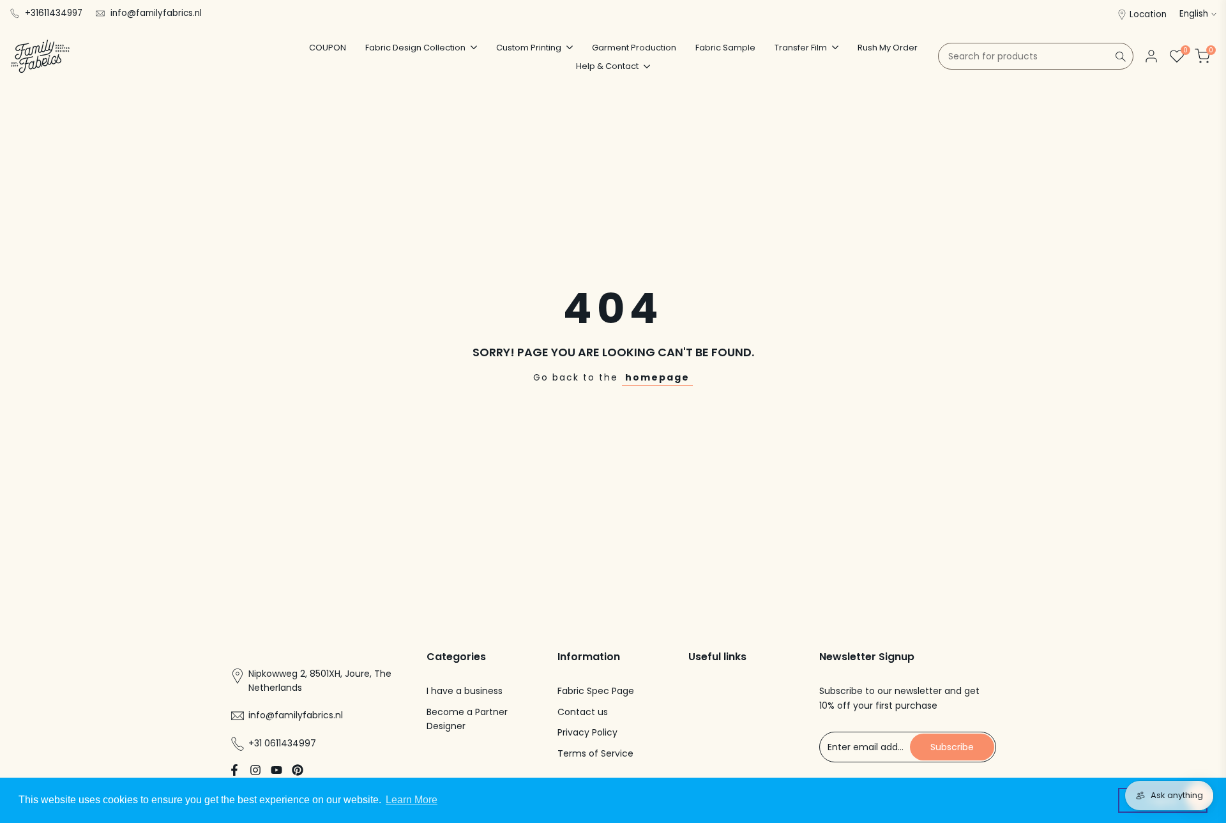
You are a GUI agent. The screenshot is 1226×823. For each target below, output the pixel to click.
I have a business (465, 690)
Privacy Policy (587, 732)
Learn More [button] (411, 799)
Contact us (582, 712)
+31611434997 (53, 13)
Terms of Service (595, 753)
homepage (657, 377)
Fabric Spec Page (595, 690)
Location (1148, 14)
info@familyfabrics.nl (156, 13)
